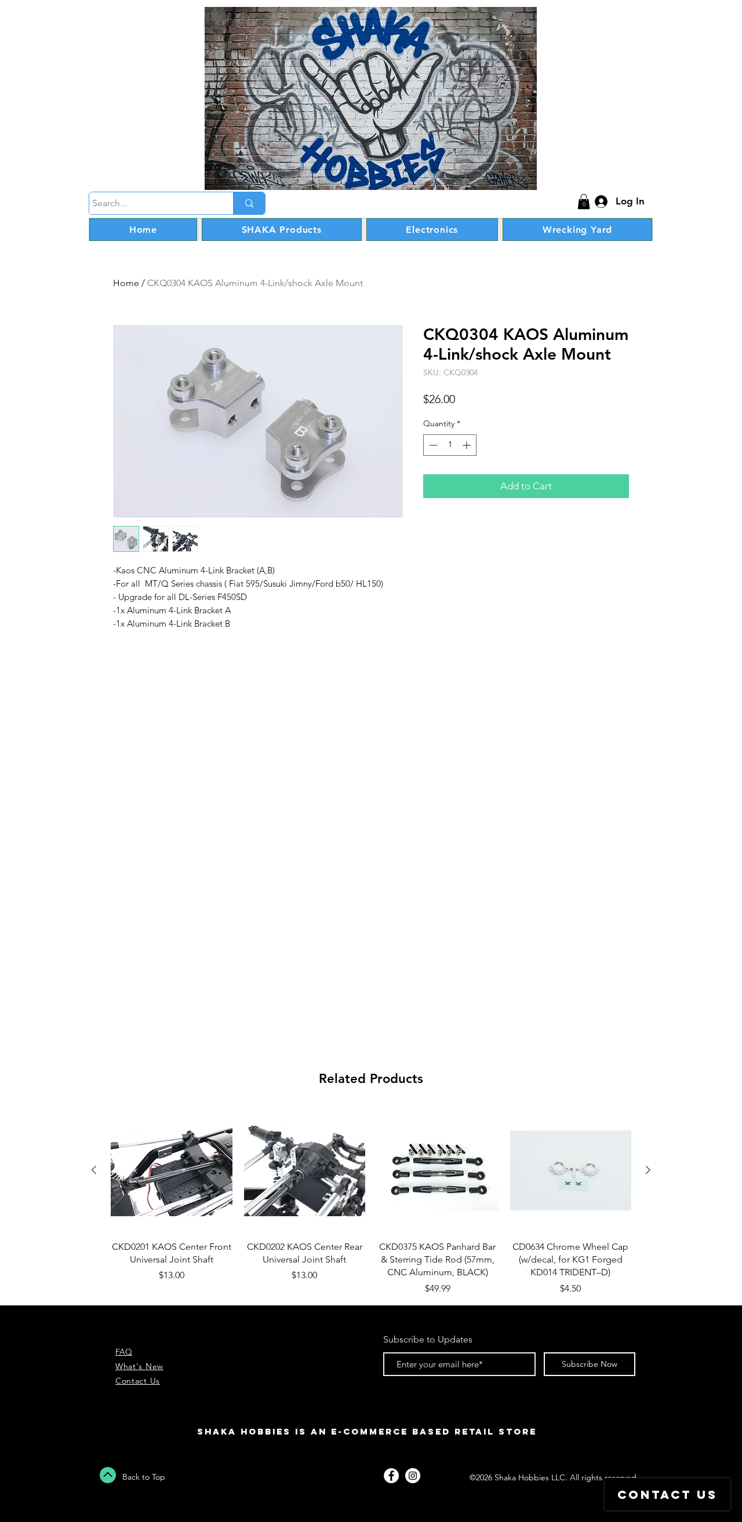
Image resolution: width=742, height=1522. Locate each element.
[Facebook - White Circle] (391, 1475)
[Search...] (249, 203)
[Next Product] (648, 1170)
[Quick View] (171, 1170)
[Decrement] (432, 445)
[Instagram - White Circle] (412, 1475)
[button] (583, 201)
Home (126, 282)
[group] (371, 1202)
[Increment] (467, 445)
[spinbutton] (449, 445)
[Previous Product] (94, 1170)
